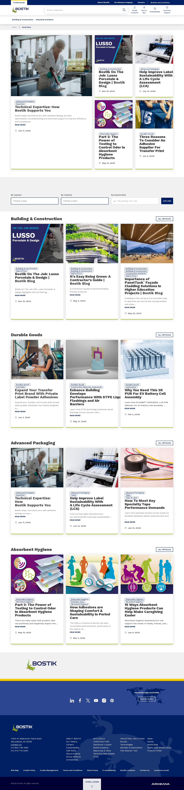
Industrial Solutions (44, 20)
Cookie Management (49, 770)
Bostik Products (134, 12)
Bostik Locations (127, 770)
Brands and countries (160, 3)
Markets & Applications (131, 747)
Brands (123, 741)
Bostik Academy (101, 747)
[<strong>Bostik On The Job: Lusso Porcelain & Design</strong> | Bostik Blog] (114, 66)
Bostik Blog (152, 744)
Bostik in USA (146, 699)
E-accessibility (109, 770)
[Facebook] (80, 700)
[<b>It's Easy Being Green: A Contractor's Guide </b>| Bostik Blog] (92, 272)
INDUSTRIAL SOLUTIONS (132, 738)
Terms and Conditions (72, 770)
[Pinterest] (112, 700)
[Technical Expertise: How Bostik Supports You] (51, 102)
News (150, 738)
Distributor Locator (102, 744)
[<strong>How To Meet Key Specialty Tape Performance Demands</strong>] (147, 491)
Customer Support (167, 12)
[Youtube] (96, 700)
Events (150, 741)
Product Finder (154, 750)
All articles (164, 219)
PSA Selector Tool (128, 750)
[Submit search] (124, 10)
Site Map (15, 770)
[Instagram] (104, 700)
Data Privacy (92, 770)
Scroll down (92, 782)
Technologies (126, 744)
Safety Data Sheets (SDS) (159, 747)
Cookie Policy (29, 770)
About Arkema (73, 753)
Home (14, 27)
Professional (19, 3)
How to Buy (144, 12)
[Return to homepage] (22, 10)
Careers (141, 2)
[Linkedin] (72, 700)
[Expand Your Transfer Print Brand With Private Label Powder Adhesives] (37, 384)
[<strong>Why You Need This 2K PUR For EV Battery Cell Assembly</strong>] (147, 384)
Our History (71, 741)
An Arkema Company (123, 2)
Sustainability (155, 12)
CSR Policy (71, 750)
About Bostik (103, 2)
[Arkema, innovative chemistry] (24, 733)
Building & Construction (22, 20)
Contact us (144, 770)
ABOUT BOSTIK (73, 738)
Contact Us (16, 744)
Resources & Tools (102, 750)
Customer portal (161, 770)
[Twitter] (88, 700)
